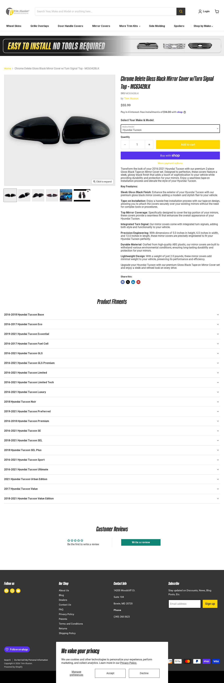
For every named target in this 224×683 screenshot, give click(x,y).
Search (7, 660)
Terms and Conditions (71, 623)
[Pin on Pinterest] (138, 282)
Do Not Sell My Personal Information (31, 660)
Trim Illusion (131, 98)
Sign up (210, 603)
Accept (110, 673)
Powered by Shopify (13, 667)
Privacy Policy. (128, 662)
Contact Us (65, 604)
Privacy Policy (66, 614)
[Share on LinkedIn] (133, 282)
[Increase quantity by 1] (149, 144)
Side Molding (157, 26)
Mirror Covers (101, 26)
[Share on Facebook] (123, 282)
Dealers (63, 600)
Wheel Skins (13, 26)
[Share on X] (128, 282)
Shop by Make (203, 26)
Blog (61, 595)
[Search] (180, 11)
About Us (64, 590)
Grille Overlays (40, 26)
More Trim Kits (129, 26)
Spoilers (179, 26)
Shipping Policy (67, 633)
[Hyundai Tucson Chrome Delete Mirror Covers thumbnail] (10, 195)
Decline (144, 673)
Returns (63, 628)
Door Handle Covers (70, 26)
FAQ (61, 609)
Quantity (125, 137)
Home (7, 68)
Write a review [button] (141, 542)
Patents (63, 619)
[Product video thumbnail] (82, 195)
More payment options (170, 163)
